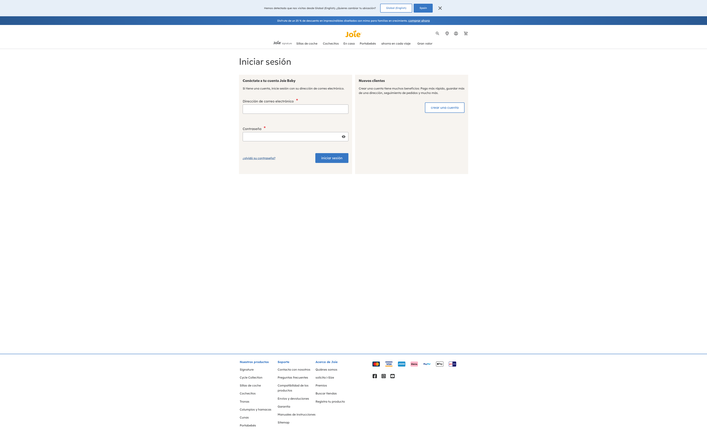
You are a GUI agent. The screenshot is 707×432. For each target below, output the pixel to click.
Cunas (244, 417)
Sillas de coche (250, 385)
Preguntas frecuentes (293, 377)
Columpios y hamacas (255, 409)
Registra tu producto (330, 401)
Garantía (284, 406)
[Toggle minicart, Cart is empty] (464, 33)
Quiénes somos (326, 369)
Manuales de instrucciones (297, 414)
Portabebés (248, 425)
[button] (440, 8)
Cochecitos (248, 393)
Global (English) (396, 8)
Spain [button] (423, 8)
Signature (247, 369)
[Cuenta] (456, 33)
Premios (321, 385)
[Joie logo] (353, 34)
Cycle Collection (251, 377)
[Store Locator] (447, 33)
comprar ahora (419, 20)
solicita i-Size (325, 377)
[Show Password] (343, 136)
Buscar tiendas (326, 393)
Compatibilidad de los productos (293, 388)
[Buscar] (437, 33)
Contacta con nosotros (294, 369)
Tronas (244, 401)
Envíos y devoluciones (293, 398)
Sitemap (283, 422)
